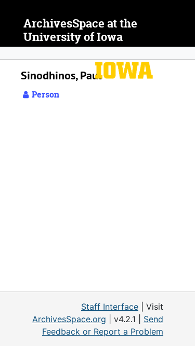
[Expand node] (184, 53)
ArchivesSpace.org (69, 319)
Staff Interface (109, 306)
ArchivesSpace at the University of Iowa (80, 30)
